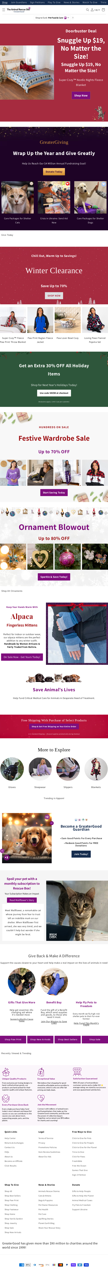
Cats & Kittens (44, 1195)
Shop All (8, 1191)
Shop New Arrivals (40, 1039)
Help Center (10, 1138)
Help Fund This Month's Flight (86, 1024)
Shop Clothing (11, 1205)
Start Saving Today (54, 492)
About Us (9, 1156)
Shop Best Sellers (67, 1039)
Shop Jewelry (11, 1223)
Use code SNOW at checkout (54, 392)
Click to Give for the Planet (84, 1147)
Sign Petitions (37, 2)
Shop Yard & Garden (14, 1218)
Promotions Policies (47, 1147)
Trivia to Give (78, 1152)
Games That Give (80, 1170)
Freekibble (77, 1161)
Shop (5, 2)
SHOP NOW (54, 295)
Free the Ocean (79, 1165)
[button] (3, 10)
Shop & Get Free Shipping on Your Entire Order (54, 726)
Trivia (103, 2)
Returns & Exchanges (14, 1142)
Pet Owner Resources (48, 1205)
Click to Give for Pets (81, 1138)
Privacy (41, 1142)
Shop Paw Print (13, 1039)
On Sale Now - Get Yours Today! (22, 657)
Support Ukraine (79, 1209)
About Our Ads (44, 1156)
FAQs (7, 1152)
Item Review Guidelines (49, 1152)
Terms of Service (46, 1138)
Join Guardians (19, 2)
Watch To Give (90, 2)
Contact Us (10, 1147)
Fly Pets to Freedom (81, 1205)
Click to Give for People (83, 1142)
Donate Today (54, 171)
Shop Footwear (12, 1209)
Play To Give (54, 2)
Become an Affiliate (14, 1161)
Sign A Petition (79, 1174)
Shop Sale (94, 1039)
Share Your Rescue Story (49, 1227)
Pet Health (43, 1209)
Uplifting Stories (45, 1218)
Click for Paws (78, 1156)
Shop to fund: (49, 17)
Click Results (10, 1165)
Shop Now (81, 95)
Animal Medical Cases (82, 1200)
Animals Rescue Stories (49, 1191)
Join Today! (81, 854)
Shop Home (10, 1214)
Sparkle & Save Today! (54, 577)
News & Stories (71, 2)
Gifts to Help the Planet (83, 1195)
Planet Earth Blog (46, 1223)
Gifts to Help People (81, 1191)
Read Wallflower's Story (22, 900)
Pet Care (42, 1214)
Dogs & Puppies (45, 1200)
